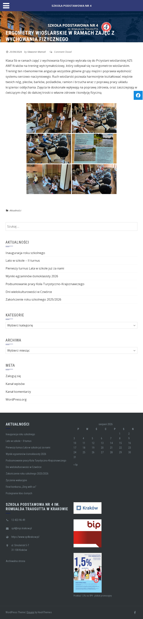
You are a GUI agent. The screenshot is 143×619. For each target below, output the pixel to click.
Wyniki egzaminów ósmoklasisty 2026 (32, 276)
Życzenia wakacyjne (16, 480)
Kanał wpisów (15, 384)
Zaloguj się (13, 376)
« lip (76, 464)
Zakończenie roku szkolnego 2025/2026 (33, 299)
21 (111, 447)
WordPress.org (16, 399)
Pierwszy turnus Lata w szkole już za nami (35, 268)
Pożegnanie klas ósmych (19, 493)
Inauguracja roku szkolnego (25, 253)
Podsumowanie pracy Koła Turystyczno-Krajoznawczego (45, 284)
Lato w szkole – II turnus (23, 260)
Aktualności (15, 210)
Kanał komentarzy (18, 392)
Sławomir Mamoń (36, 51)
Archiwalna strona (15, 561)
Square (30, 612)
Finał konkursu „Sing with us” (21, 486)
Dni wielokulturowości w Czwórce (29, 292)
